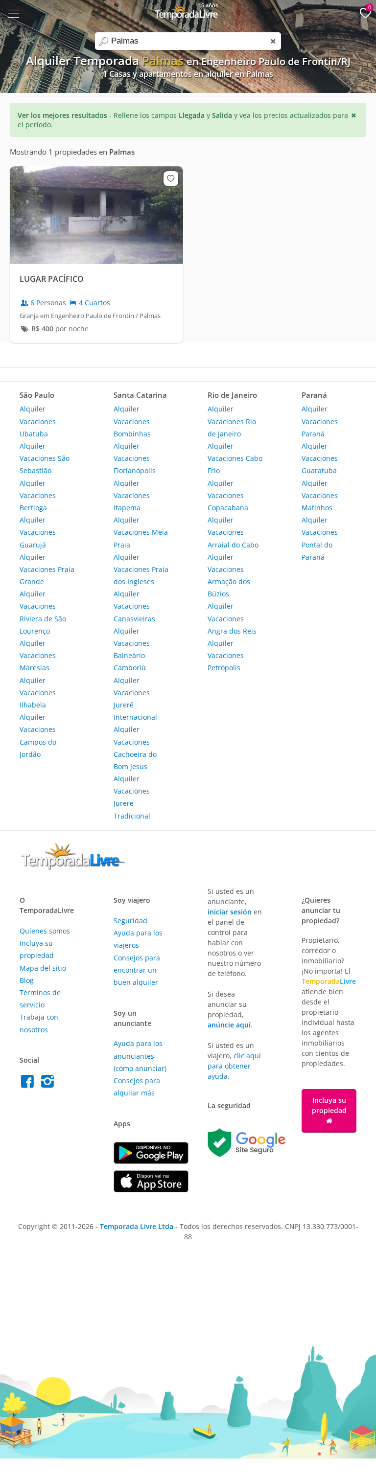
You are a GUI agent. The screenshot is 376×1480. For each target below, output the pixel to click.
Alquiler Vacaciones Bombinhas (132, 421)
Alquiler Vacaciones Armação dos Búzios (229, 575)
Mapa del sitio (43, 968)
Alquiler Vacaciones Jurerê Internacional (135, 699)
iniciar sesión (230, 911)
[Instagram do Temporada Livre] (49, 1084)
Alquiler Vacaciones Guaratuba (320, 458)
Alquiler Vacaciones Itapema (132, 495)
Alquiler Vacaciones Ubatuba (38, 421)
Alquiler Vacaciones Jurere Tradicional (132, 797)
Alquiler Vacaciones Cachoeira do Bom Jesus (135, 748)
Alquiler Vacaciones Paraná (320, 421)
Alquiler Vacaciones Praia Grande (47, 569)
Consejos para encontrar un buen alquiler (137, 970)
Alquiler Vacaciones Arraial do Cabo (233, 532)
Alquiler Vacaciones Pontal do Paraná (320, 538)
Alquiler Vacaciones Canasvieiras (134, 606)
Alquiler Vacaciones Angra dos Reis (232, 618)
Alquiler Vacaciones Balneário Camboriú (132, 649)
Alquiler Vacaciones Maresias (38, 655)
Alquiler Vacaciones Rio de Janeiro (232, 421)
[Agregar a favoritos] (171, 178)
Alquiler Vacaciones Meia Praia (141, 532)
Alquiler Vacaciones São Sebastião (45, 458)
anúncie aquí (229, 1024)
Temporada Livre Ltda (136, 1226)
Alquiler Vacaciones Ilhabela (38, 692)
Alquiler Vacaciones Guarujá (38, 532)
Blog (27, 980)
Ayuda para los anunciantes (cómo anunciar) (140, 1055)
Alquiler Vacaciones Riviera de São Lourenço (43, 612)
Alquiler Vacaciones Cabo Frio (235, 458)
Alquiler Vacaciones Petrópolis (226, 655)
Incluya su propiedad (329, 1105)
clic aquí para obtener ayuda (234, 1066)
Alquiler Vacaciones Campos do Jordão (38, 735)
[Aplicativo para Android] (151, 1161)
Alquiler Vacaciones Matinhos (320, 495)
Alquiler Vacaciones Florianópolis (135, 458)
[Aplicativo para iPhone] (151, 1189)
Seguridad (130, 920)
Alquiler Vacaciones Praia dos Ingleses (141, 569)
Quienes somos (45, 930)
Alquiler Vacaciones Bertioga (38, 495)
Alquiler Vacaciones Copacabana (228, 495)
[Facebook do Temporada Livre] (30, 1084)
